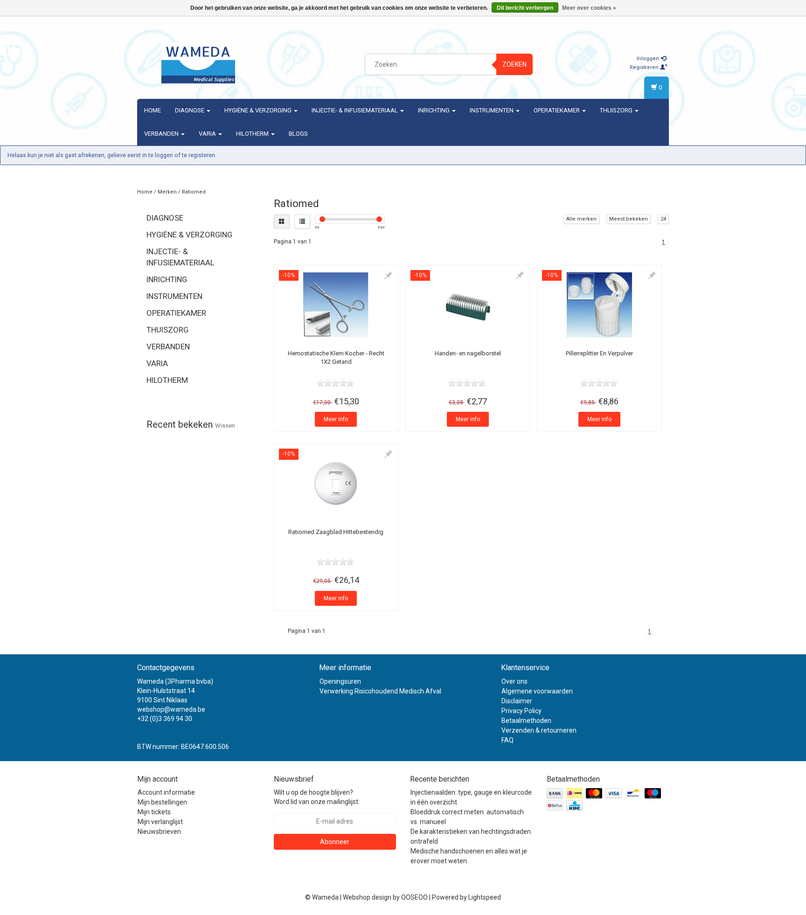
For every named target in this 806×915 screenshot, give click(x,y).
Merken (167, 192)
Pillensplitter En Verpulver (599, 353)
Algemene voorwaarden (537, 691)
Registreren (645, 67)
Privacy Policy (521, 710)
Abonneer (334, 842)
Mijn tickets (154, 812)
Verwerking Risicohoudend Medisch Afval (380, 691)
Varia (208, 133)
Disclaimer (516, 701)
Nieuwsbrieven (159, 831)
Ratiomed (194, 192)
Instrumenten (492, 110)
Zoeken (514, 64)
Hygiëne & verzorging (258, 110)
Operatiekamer (557, 110)
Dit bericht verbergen (525, 8)
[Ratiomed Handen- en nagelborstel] (467, 305)
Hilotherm (253, 133)
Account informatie (166, 792)
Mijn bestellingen (162, 802)
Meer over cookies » (589, 8)
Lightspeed (484, 897)
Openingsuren (340, 681)
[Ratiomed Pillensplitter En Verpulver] (599, 305)
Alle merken (581, 219)
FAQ (507, 740)
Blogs (298, 133)
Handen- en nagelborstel (468, 353)
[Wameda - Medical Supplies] (198, 63)
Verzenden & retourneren (539, 730)
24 (663, 219)
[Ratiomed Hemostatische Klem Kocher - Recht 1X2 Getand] (336, 305)
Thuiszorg (617, 110)
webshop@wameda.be (171, 709)
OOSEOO (414, 897)
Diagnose (190, 110)
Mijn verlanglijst (160, 821)
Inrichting (434, 110)
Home (152, 110)
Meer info (336, 419)
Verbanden (162, 133)
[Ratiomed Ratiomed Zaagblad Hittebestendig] (336, 484)
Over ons (514, 681)
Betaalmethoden (526, 720)
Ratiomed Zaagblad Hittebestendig (335, 531)
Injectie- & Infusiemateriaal (355, 110)
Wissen (225, 425)
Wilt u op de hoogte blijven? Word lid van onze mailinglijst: (317, 797)
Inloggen (648, 58)
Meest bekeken (628, 219)
